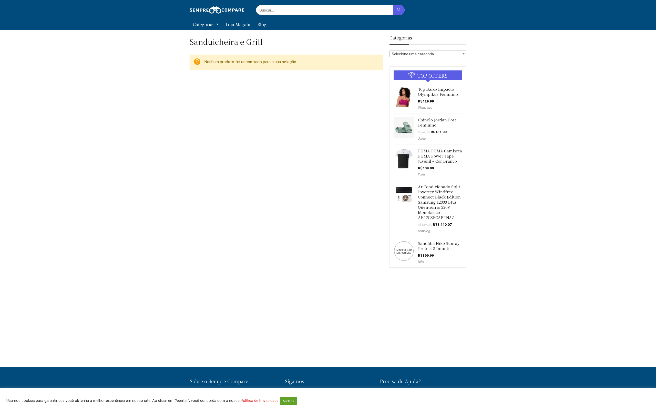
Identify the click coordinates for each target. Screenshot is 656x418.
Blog (261, 24)
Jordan (422, 138)
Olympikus (425, 107)
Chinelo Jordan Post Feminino (437, 122)
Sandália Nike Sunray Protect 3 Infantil (438, 246)
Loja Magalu (237, 24)
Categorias (203, 24)
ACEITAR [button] (288, 401)
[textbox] (428, 54)
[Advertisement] (328, 349)
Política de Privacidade (260, 400)
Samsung (424, 231)
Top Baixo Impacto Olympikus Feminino (438, 91)
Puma (421, 174)
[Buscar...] (399, 10)
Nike (421, 262)
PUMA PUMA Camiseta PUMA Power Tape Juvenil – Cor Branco (440, 156)
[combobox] (427, 53)
